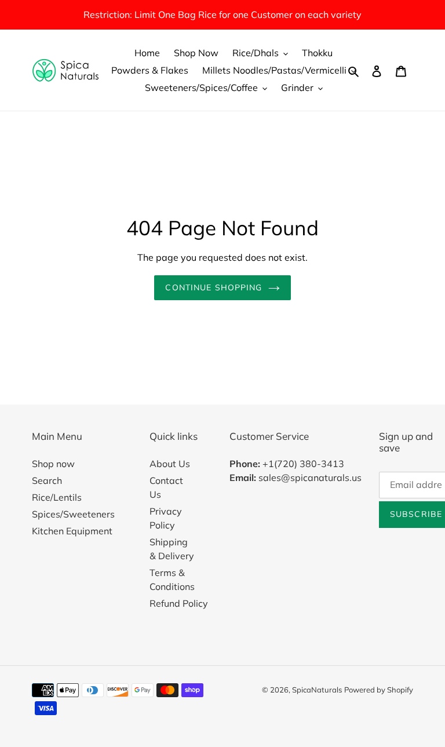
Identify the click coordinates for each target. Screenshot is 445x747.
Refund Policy (178, 603)
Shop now (53, 463)
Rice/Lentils (57, 497)
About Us (169, 463)
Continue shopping (213, 287)
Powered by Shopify (378, 689)
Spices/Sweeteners (73, 514)
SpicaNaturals (317, 689)
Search (47, 480)
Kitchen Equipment (72, 531)
